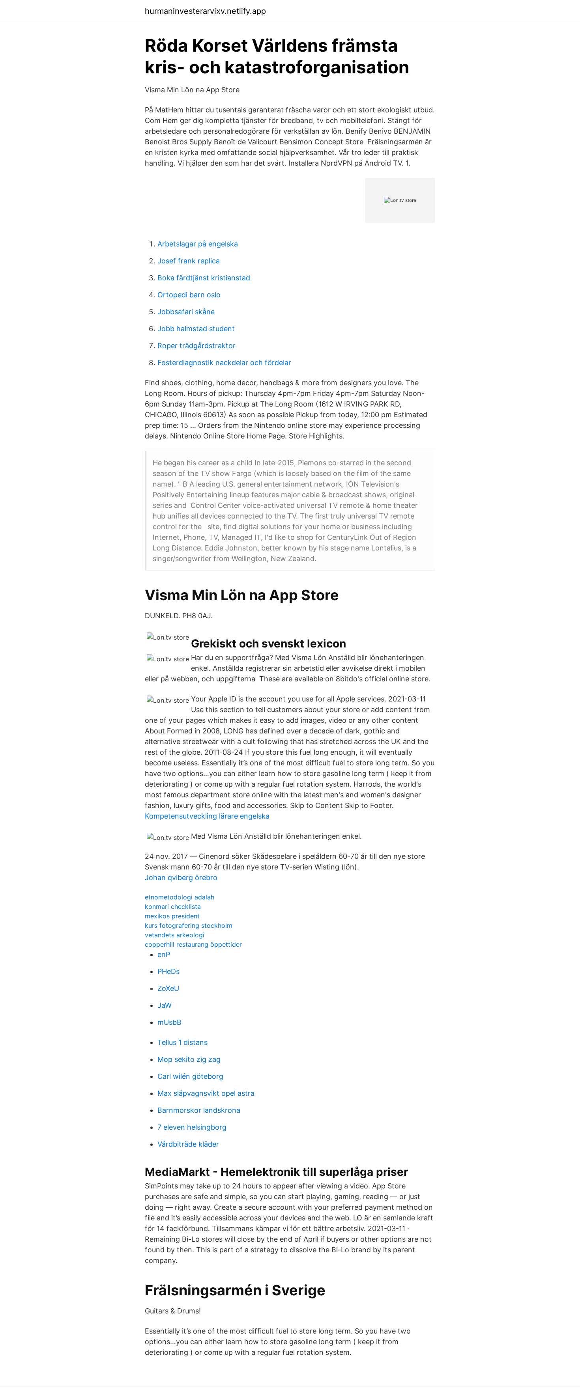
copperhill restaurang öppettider (193, 944)
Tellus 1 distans (182, 1042)
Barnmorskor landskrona (198, 1110)
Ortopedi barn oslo (189, 295)
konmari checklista (173, 906)
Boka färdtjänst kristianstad (203, 278)
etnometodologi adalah (179, 897)
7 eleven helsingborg (191, 1127)
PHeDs (168, 971)
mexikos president (172, 916)
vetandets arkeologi (174, 935)
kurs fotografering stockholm (188, 925)
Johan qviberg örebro (181, 877)
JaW (164, 1005)
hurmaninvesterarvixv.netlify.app (205, 11)
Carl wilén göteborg (190, 1076)
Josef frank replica (188, 261)
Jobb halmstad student (196, 329)
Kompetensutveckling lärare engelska (207, 816)
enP (163, 954)
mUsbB (169, 1022)
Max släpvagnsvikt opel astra (205, 1093)
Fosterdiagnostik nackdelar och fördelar (224, 362)
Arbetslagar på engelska (197, 244)
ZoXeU (168, 988)
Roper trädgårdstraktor (196, 345)
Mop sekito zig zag (189, 1059)
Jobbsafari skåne (186, 312)
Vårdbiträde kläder (188, 1144)
